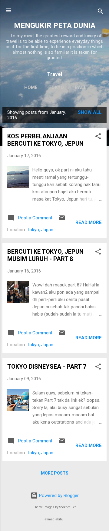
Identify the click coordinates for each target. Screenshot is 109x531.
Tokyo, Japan (40, 229)
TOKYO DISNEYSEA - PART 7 (46, 366)
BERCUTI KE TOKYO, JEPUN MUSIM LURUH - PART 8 (45, 255)
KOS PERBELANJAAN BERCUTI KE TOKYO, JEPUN (45, 140)
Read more (88, 222)
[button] (98, 137)
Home (31, 87)
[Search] (100, 12)
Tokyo (56, 87)
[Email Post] (61, 220)
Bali (80, 87)
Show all (90, 112)
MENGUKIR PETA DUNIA (54, 25)
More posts (54, 473)
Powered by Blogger (58, 495)
